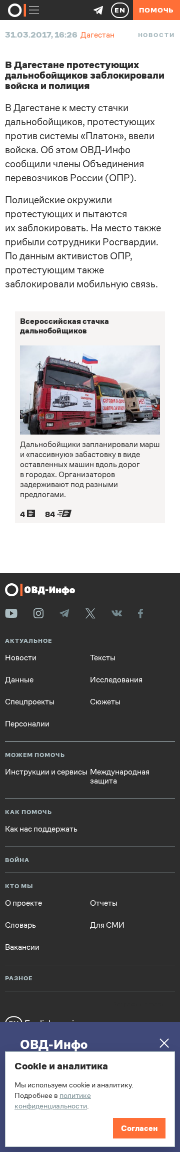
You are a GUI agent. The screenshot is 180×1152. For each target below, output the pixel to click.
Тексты (103, 657)
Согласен (139, 1128)
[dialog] (90, 1099)
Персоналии (27, 723)
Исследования (116, 679)
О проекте (23, 903)
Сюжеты (105, 701)
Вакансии (22, 947)
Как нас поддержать (41, 829)
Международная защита (120, 776)
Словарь (20, 925)
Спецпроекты (29, 701)
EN (120, 10)
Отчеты (104, 903)
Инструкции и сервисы (46, 772)
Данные (19, 679)
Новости (156, 35)
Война (17, 860)
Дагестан (97, 35)
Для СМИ (107, 925)
